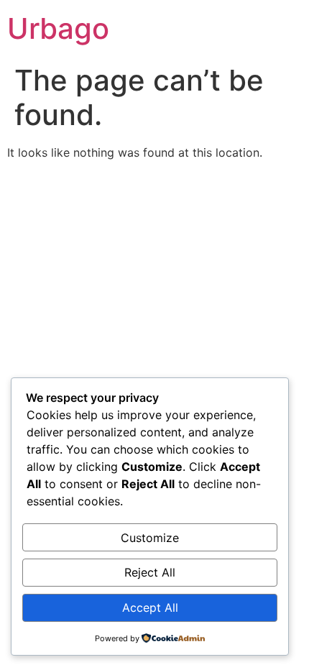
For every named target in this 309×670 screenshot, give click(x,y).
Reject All (149, 572)
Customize (150, 538)
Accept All (150, 607)
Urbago (58, 28)
